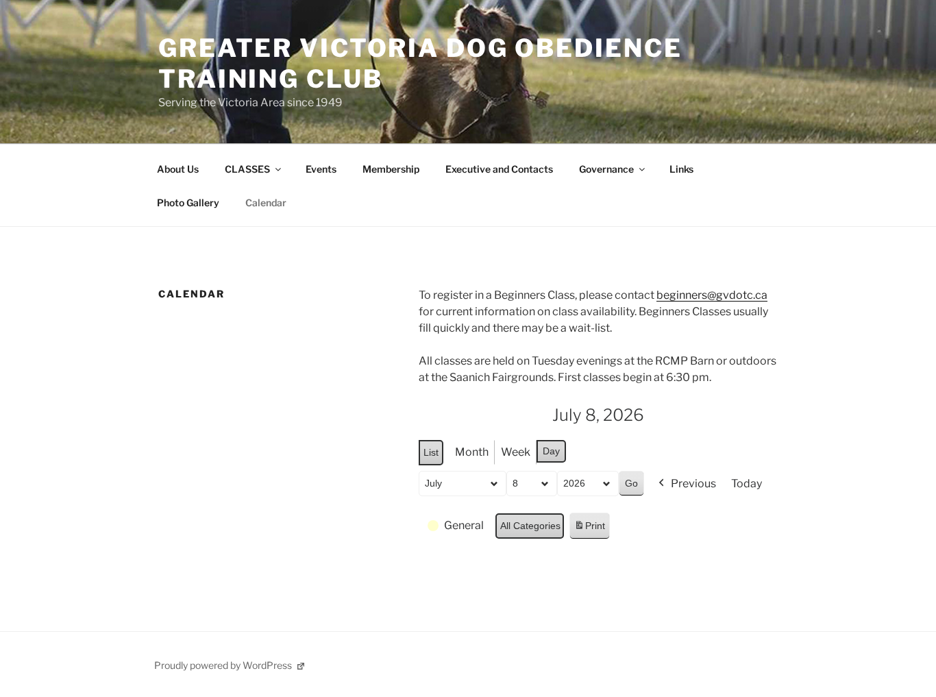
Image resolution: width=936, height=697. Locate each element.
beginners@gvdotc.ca (711, 295)
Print (589, 529)
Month (472, 451)
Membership (390, 169)
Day (551, 450)
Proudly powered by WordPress (224, 665)
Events (321, 169)
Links (681, 169)
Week (515, 451)
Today (746, 483)
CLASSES (247, 169)
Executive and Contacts (499, 169)
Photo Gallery (188, 202)
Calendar (265, 202)
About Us (178, 169)
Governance (606, 169)
